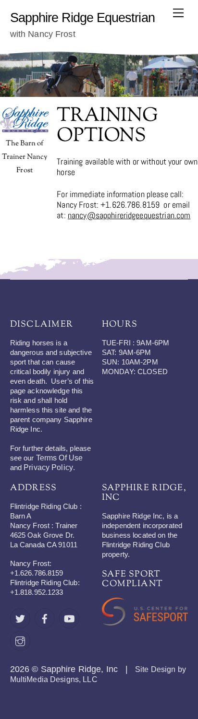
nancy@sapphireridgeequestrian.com (129, 215)
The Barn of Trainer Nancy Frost (25, 157)
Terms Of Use (59, 458)
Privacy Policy (48, 467)
